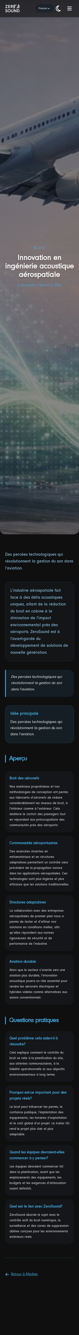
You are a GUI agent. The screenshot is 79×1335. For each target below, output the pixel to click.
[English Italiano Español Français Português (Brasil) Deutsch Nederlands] (44, 8)
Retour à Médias (24, 1274)
